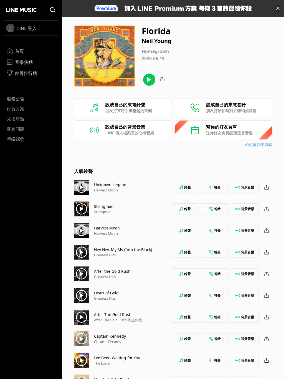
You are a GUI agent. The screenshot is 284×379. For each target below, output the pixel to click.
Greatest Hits (105, 254)
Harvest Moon (106, 190)
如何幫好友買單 (258, 144)
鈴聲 (187, 187)
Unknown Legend (110, 184)
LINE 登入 (27, 28)
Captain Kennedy (110, 336)
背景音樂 (247, 187)
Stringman (104, 206)
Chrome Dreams (107, 341)
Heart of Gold (106, 292)
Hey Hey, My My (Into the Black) (123, 249)
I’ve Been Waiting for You (117, 357)
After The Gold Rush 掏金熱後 (118, 319)
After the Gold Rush (112, 271)
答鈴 (217, 187)
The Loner (102, 363)
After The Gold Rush (112, 314)
